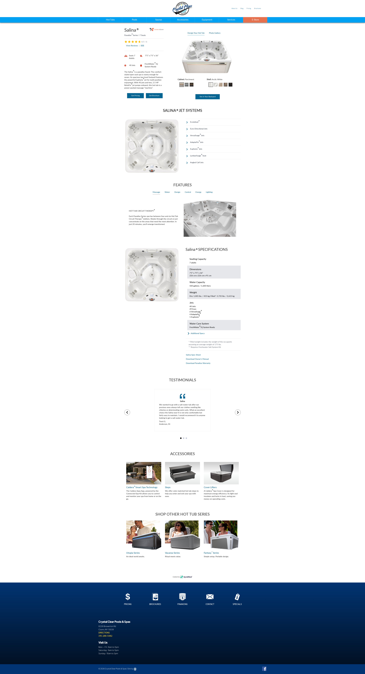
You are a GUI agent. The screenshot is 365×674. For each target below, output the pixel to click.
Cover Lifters (210, 487)
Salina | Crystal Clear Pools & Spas (182, 8)
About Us (234, 8)
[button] (181, 84)
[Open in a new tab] (186, 578)
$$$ (142, 46)
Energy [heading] (198, 192)
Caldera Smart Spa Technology (141, 487)
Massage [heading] (156, 192)
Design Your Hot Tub (196, 33)
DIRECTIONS (104, 632)
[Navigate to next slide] (238, 412)
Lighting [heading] (209, 192)
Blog (241, 8)
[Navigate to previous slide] (127, 412)
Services (231, 20)
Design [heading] (177, 192)
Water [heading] (167, 192)
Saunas (158, 20)
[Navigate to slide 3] (186, 438)
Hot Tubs (110, 20)
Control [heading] (188, 192)
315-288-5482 (105, 635)
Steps (167, 487)
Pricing (249, 8)
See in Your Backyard (208, 97)
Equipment (207, 20)
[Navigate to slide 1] (181, 438)
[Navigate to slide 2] (183, 438)
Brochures (257, 8)
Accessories (182, 20)
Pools (134, 20)
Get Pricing (135, 96)
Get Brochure (154, 96)
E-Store (255, 20)
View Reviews (132, 46)
